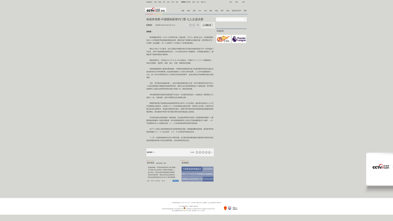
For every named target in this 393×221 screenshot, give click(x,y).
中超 (205, 10)
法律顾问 (204, 202)
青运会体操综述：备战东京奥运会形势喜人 (161, 175)
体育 (168, 2)
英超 (216, 10)
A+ (193, 25)
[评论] (198, 25)
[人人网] (206, 152)
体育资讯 (149, 25)
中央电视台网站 (176, 202)
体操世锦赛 (159, 163)
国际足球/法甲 (236, 10)
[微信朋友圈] (203, 152)
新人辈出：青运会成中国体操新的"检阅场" (161, 172)
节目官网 (188, 2)
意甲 (222, 10)
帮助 (236, 2)
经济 (164, 2)
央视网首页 (149, 2)
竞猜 (188, 10)
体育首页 (150, 152)
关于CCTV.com (185, 202)
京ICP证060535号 (178, 209)
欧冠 (227, 10)
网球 (245, 10)
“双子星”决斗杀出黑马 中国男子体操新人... (161, 170)
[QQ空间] (200, 152)
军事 (172, 2)
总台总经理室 (212, 202)
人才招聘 (192, 202)
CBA (199, 10)
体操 (165, 163)
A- (190, 25)
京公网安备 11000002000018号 (193, 209)
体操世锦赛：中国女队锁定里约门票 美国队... (162, 167)
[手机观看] (186, 25)
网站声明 (198, 202)
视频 (160, 2)
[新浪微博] (197, 152)
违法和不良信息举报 (167, 209)
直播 (193, 2)
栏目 (198, 2)
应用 (243, 2)
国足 (210, 10)
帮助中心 (219, 202)
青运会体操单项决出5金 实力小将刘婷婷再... (162, 177)
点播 (194, 10)
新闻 (155, 2)
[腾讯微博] (209, 152)
